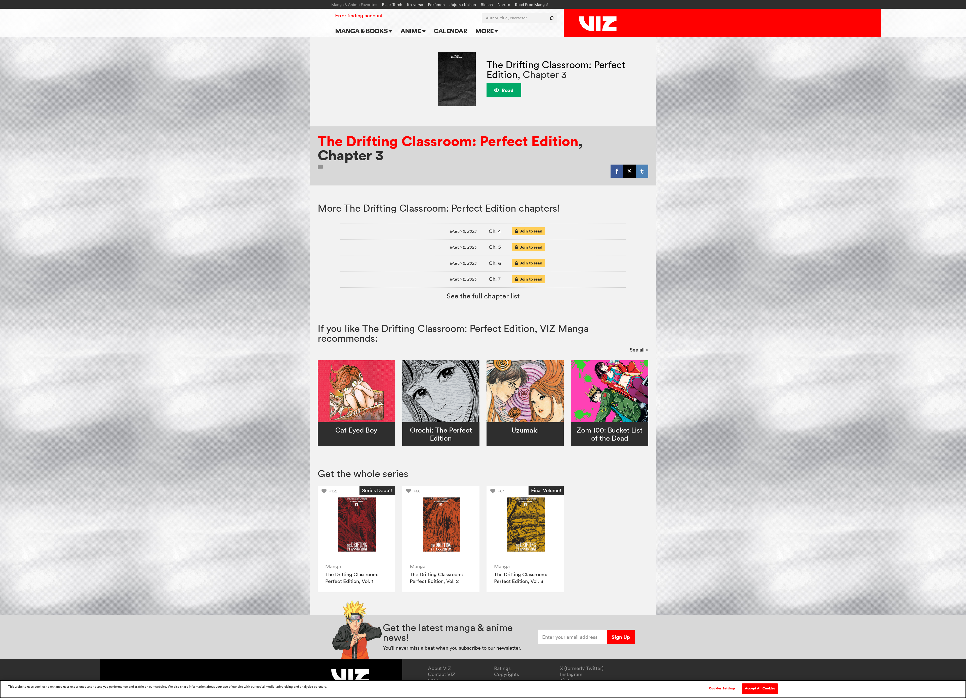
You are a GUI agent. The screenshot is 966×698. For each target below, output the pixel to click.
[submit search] (552, 18)
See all (639, 350)
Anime (411, 31)
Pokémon (436, 4)
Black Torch (392, 4)
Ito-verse (415, 4)
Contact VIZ (441, 674)
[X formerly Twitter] (629, 171)
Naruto (504, 4)
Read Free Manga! (531, 4)
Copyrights (506, 674)
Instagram (571, 674)
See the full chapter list (483, 296)
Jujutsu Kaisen (463, 4)
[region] (483, 689)
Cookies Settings (722, 688)
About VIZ (439, 668)
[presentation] (356, 524)
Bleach (487, 4)
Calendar (450, 31)
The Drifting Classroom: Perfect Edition (448, 141)
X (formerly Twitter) (581, 668)
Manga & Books (362, 31)
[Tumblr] (642, 171)
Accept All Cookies (760, 688)
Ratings (502, 668)
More (485, 31)
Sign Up (621, 637)
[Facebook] (617, 171)
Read (508, 90)
